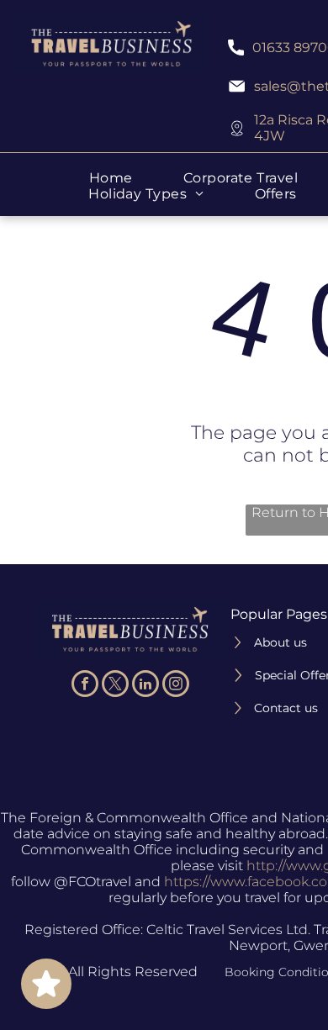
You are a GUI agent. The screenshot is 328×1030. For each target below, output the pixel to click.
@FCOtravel (92, 882)
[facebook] (84, 685)
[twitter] (115, 685)
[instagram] (175, 685)
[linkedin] (145, 685)
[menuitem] (111, 178)
